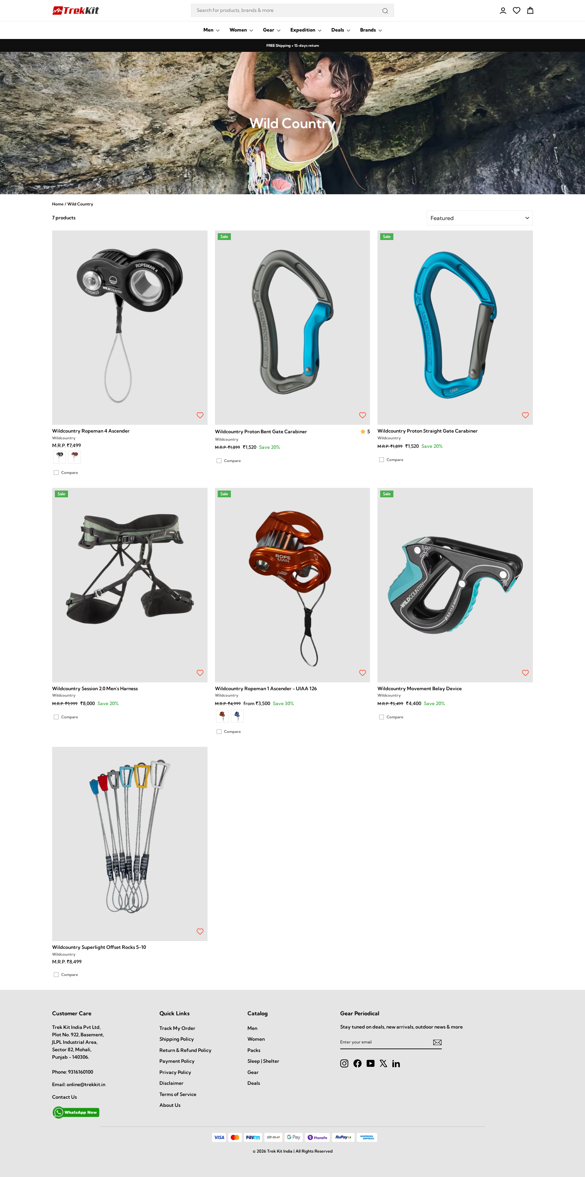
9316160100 (80, 1072)
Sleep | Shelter (263, 1061)
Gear (269, 30)
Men (208, 30)
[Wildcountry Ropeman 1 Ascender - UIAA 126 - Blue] (237, 716)
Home (58, 203)
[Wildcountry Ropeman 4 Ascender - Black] (59, 457)
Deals (338, 30)
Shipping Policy (176, 1039)
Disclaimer (171, 1083)
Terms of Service (177, 1094)
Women (239, 30)
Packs (253, 1050)
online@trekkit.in (86, 1084)
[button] (364, 431)
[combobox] (292, 10)
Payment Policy (177, 1061)
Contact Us (64, 1097)
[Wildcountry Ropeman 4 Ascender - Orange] (74, 457)
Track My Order (177, 1028)
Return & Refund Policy (185, 1050)
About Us (169, 1105)
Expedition (303, 30)
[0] (517, 10)
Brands (368, 30)
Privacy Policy (175, 1072)
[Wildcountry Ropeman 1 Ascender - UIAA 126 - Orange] (222, 716)
